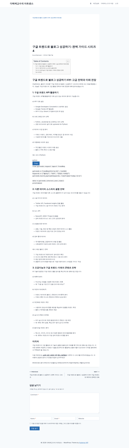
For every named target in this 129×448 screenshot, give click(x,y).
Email (56, 418)
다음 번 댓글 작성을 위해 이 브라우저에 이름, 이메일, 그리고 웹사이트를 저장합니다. (56, 423)
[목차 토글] (67, 61)
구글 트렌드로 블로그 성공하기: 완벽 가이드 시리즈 (46, 374)
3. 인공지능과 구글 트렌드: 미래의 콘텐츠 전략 (51, 70)
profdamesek (38, 55)
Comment (34, 395)
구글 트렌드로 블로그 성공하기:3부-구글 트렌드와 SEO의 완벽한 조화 (83, 374)
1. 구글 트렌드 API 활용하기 (45, 66)
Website (81, 418)
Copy (36, 163)
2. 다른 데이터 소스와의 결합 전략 (47, 68)
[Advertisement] (64, 31)
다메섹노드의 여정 (107, 3)
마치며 (40, 72)
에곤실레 (96, 3)
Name (33, 418)
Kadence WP (83, 443)
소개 (116, 3)
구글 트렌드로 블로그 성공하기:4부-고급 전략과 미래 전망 (47, 17)
